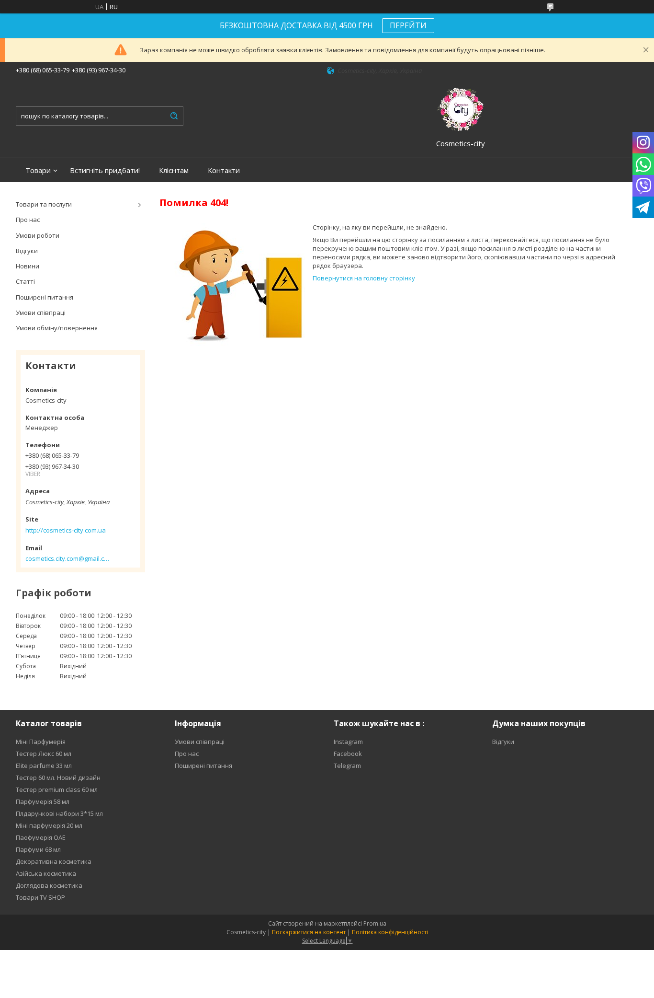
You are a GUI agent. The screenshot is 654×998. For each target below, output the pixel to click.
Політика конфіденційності (390, 932)
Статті (25, 281)
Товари (38, 170)
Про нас (28, 219)
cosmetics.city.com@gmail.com (67, 558)
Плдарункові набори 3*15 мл (59, 813)
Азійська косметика (46, 873)
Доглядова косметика (49, 885)
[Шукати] (173, 116)
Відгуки (27, 250)
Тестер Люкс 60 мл (43, 753)
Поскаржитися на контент (309, 932)
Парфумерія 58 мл (42, 801)
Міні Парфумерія (41, 741)
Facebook (348, 753)
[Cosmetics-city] (461, 108)
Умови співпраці (41, 312)
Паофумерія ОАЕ (41, 837)
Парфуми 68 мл (38, 849)
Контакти (224, 170)
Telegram (347, 765)
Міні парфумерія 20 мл (49, 825)
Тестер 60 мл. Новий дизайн (58, 777)
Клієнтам (174, 170)
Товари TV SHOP (40, 897)
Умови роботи (37, 235)
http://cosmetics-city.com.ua (65, 530)
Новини (27, 266)
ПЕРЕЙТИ (408, 25)
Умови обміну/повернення (57, 328)
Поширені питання (44, 297)
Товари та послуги (44, 204)
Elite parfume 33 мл (44, 765)
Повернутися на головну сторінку (364, 278)
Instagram (348, 741)
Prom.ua (374, 923)
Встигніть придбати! (105, 170)
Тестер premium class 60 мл (57, 789)
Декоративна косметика (53, 861)
